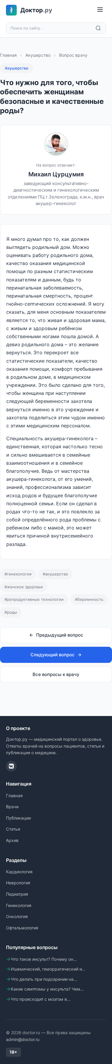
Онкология (17, 916)
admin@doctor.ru (22, 1039)
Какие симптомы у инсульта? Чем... (47, 988)
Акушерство (37, 55)
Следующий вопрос (52, 655)
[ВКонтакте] (11, 766)
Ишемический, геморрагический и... (48, 968)
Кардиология (19, 871)
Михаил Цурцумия (56, 174)
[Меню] (100, 10)
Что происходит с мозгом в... (40, 999)
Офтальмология (22, 927)
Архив (12, 840)
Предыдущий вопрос (59, 635)
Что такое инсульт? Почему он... (44, 959)
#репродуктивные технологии (34, 599)
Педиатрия (17, 894)
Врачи (12, 806)
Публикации (18, 817)
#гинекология (17, 574)
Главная (8, 55)
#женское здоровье (23, 586)
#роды (10, 612)
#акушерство (55, 574)
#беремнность (89, 599)
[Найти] (98, 28)
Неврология (18, 882)
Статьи (13, 829)
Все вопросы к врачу (56, 674)
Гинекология (18, 905)
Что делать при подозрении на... (44, 979)
